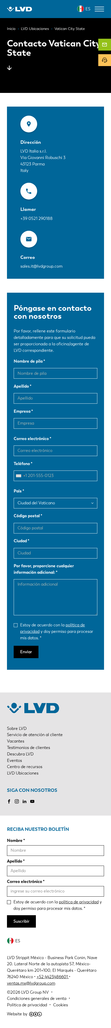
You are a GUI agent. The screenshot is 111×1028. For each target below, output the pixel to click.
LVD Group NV (35, 992)
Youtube (32, 801)
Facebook (9, 801)
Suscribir (21, 921)
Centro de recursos (24, 766)
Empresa (22, 411)
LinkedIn (24, 801)
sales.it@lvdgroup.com (41, 266)
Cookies (60, 1004)
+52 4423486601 (52, 976)
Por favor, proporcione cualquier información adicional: (44, 569)
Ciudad (20, 540)
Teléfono (22, 463)
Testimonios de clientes (28, 747)
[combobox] (20, 476)
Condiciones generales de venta (36, 998)
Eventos (14, 760)
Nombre (14, 840)
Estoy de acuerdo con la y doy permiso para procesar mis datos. (56, 631)
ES (87, 8)
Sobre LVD (17, 728)
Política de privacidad (27, 1004)
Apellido (21, 386)
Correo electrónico (31, 438)
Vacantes (15, 741)
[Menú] (99, 9)
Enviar (26, 651)
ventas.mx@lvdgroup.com (31, 983)
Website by (17, 1013)
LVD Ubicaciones (22, 773)
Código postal (27, 515)
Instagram (17, 801)
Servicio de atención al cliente (35, 734)
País (18, 491)
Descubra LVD (20, 754)
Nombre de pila (28, 361)
